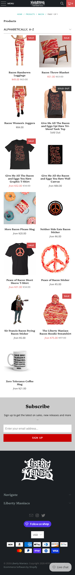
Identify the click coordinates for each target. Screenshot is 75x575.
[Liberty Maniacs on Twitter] (43, 515)
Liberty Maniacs (20, 563)
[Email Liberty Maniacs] (31, 515)
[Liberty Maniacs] (37, 3)
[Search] (62, 3)
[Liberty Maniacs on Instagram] (37, 515)
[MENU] (1, 3)
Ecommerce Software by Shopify (20, 567)
